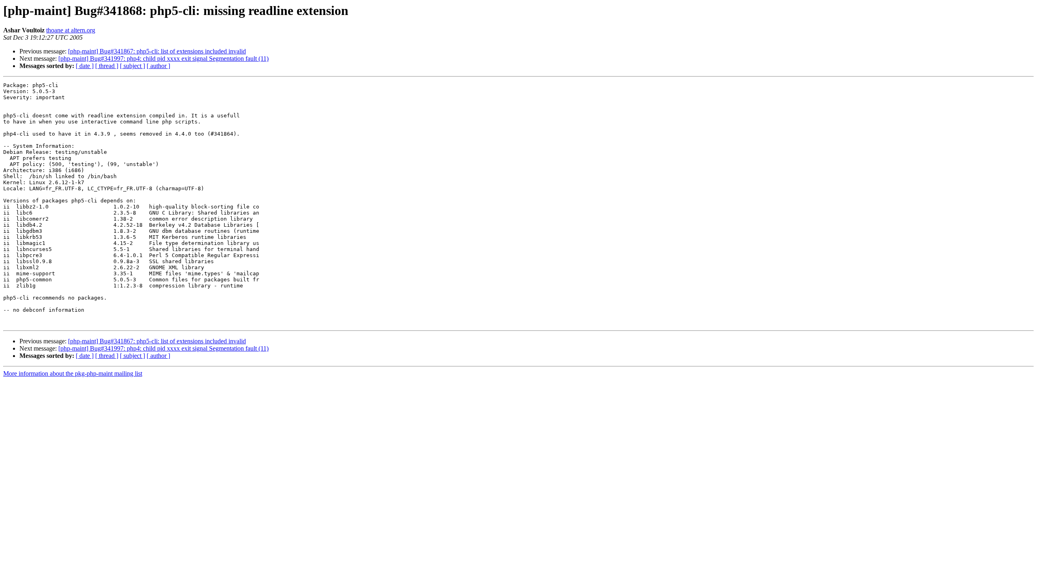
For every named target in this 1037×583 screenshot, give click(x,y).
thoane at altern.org (70, 30)
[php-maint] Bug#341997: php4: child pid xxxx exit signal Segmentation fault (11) (163, 58)
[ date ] (85, 65)
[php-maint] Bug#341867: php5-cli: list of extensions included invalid (157, 51)
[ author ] (158, 65)
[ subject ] (132, 65)
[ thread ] (106, 65)
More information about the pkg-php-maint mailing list (72, 373)
